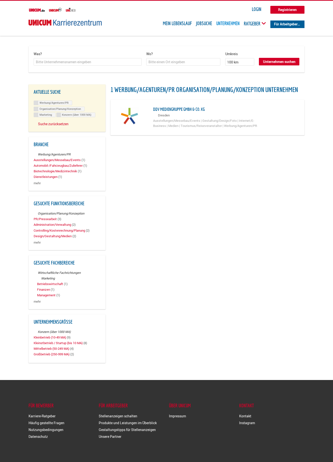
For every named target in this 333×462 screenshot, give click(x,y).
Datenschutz (38, 436)
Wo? (149, 53)
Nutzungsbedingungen (46, 429)
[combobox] (88, 62)
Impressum (177, 416)
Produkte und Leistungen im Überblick (128, 423)
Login (256, 9)
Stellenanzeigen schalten (118, 416)
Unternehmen (228, 23)
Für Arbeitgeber (286, 24)
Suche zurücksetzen (53, 124)
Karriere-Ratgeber (42, 416)
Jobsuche (204, 23)
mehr (37, 183)
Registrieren (287, 9)
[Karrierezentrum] (65, 23)
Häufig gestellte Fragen (46, 423)
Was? (38, 53)
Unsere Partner (110, 436)
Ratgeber (252, 23)
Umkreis (231, 53)
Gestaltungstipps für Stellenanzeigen (127, 429)
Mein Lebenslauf (177, 23)
